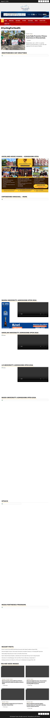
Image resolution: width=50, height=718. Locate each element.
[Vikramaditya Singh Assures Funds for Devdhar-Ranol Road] (12, 694)
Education (4, 679)
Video (36, 20)
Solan (32, 701)
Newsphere (30, 716)
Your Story (42, 20)
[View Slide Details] (25, 623)
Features (30, 20)
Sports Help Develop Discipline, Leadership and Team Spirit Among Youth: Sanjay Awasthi (21, 655)
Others (24, 20)
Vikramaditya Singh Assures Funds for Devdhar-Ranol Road (14, 653)
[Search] (48, 21)
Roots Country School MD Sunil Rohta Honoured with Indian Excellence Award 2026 (19, 649)
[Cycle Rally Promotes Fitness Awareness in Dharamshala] (13, 40)
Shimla (11, 679)
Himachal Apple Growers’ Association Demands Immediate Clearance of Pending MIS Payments (22, 651)
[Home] (2, 21)
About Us (6, 23)
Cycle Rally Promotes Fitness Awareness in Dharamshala (36, 37)
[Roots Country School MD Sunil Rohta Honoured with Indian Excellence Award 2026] (12, 671)
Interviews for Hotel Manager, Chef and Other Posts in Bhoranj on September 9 (18, 657)
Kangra (31, 33)
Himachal (11, 20)
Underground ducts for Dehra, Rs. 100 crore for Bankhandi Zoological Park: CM (18, 660)
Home (5, 20)
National (18, 20)
